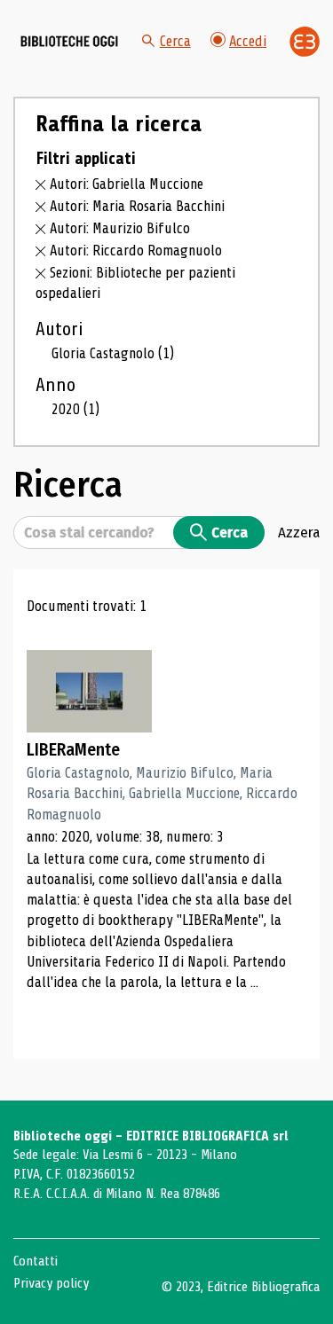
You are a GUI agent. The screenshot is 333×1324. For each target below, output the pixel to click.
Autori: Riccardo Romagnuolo (136, 250)
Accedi (247, 41)
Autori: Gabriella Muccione (126, 184)
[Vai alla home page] (69, 42)
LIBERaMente (73, 750)
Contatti (35, 1261)
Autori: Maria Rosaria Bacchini (137, 206)
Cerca (175, 41)
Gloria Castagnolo (113, 353)
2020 (75, 409)
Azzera (299, 532)
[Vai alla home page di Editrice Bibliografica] (304, 42)
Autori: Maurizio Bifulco (120, 228)
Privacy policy (51, 1283)
